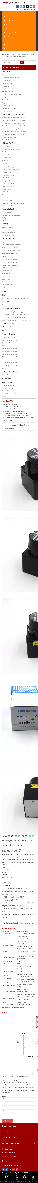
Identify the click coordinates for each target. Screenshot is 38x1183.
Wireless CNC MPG (8, 105)
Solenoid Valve (7, 212)
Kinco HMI (5, 155)
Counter (5, 305)
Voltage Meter (7, 378)
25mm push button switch (10, 360)
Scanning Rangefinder (23, 1076)
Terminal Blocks (8, 323)
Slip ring (5, 224)
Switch (4, 256)
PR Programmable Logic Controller (13, 134)
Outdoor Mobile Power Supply (11, 250)
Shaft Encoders (7, 75)
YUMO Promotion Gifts (9, 393)
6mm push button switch (10, 340)
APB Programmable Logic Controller (13, 117)
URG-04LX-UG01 (11, 1076)
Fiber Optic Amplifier (8, 186)
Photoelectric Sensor (8, 175)
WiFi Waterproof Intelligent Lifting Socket (15, 298)
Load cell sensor (7, 200)
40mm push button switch (10, 362)
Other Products (7, 382)
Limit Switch (6, 276)
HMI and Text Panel (9, 143)
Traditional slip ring (8, 235)
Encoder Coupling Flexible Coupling (13, 94)
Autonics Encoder (7, 111)
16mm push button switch (10, 351)
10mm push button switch (10, 346)
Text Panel (5, 152)
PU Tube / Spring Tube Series (11, 215)
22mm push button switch (10, 357)
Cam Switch (6, 279)
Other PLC (5, 140)
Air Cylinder (6, 218)
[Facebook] (17, 6)
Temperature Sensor (8, 206)
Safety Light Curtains (9, 181)
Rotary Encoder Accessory (10, 100)
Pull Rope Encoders (8, 89)
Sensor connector (7, 189)
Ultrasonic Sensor (7, 172)
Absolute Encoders (8, 91)
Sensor (4, 163)
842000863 (25, 1181)
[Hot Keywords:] (22, 62)
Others (4, 220)
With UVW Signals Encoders (11, 77)
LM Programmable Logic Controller (13, 129)
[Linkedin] (24, 6)
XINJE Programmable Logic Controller (14, 131)
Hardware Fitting (7, 388)
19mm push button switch (10, 354)
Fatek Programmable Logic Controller (14, 126)
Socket (4, 295)
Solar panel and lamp (9, 385)
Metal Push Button (8, 334)
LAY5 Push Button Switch (10, 262)
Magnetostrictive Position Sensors (13, 203)
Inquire (4, 877)
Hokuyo (4, 1076)
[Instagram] (34, 6)
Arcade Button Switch (9, 282)
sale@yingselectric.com (27, 9)
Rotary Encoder (7, 71)
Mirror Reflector (7, 178)
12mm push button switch (10, 348)
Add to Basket (10, 877)
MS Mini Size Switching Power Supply (14, 317)
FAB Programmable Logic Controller (13, 120)
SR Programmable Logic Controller (13, 123)
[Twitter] (27, 6)
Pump (4, 330)
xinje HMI (5, 160)
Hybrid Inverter (7, 242)
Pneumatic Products (9, 209)
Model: (4, 867)
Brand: (4, 872)
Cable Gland (6, 288)
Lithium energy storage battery (12, 244)
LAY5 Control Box (7, 268)
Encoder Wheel (7, 97)
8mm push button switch (10, 343)
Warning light (7, 327)
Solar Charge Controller (9, 253)
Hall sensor (5, 197)
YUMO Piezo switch (8, 337)
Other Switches (7, 284)
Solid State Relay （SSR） (12, 301)
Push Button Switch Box (9, 365)
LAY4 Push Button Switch (10, 259)
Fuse (4, 291)
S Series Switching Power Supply (12, 312)
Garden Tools (6, 391)
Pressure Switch (7, 270)
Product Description (7, 882)
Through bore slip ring (9, 232)
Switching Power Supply (11, 308)
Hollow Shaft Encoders (9, 80)
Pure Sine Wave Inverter (10, 247)
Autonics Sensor (7, 195)
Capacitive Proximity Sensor (11, 169)
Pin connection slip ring (9, 230)
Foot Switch (6, 273)
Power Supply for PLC (9, 137)
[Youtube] (31, 6)
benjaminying (18, 1181)
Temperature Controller (10, 371)
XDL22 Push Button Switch (10, 265)
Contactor (5, 375)
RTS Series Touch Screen (10, 149)
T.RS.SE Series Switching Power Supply (15, 320)
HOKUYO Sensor (7, 192)
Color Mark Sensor (8, 183)
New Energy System (9, 238)
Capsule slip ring (7, 227)
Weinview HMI (6, 157)
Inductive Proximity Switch (10, 167)
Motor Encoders (7, 86)
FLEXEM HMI (6, 146)
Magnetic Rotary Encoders (10, 103)
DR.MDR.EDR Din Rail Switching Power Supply (17, 314)
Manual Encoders (7, 83)
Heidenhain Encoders (9, 108)
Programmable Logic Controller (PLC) (15, 114)
